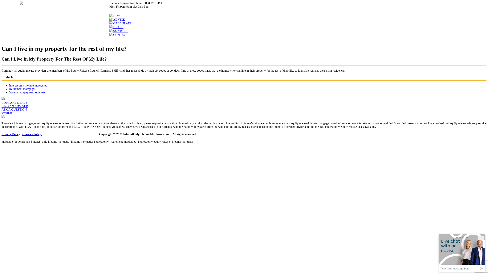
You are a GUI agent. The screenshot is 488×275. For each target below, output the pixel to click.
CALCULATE (122, 23)
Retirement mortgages (22, 89)
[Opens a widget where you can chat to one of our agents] (462, 253)
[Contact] (111, 34)
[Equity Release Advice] (111, 19)
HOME (117, 15)
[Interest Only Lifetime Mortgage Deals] (111, 27)
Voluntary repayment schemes (27, 92)
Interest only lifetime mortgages (28, 85)
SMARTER (120, 31)
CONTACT (120, 34)
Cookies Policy (32, 134)
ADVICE (119, 19)
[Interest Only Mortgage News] (111, 31)
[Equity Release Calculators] (111, 23)
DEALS (118, 27)
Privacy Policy (11, 134)
